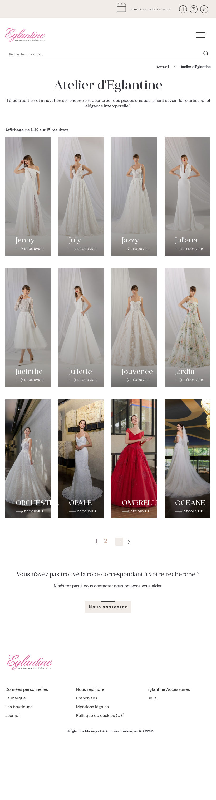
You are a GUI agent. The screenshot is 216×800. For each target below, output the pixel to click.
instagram (194, 9)
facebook (183, 9)
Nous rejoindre (90, 689)
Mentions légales (92, 706)
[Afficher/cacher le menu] (200, 35)
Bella (152, 698)
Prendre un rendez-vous (150, 9)
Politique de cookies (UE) (100, 715)
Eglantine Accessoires (168, 689)
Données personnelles (26, 689)
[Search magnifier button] (207, 54)
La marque (15, 698)
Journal (12, 715)
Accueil (162, 66)
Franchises (86, 698)
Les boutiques (18, 706)
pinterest (204, 9)
